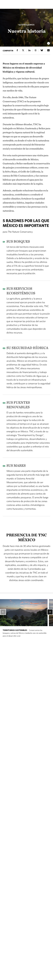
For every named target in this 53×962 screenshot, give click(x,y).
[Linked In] (29, 50)
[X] (23, 50)
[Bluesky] (42, 50)
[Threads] (35, 50)
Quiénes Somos (26, 25)
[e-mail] (48, 50)
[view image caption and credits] (48, 42)
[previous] (3, 612)
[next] (50, 612)
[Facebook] (17, 50)
